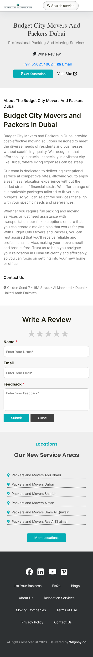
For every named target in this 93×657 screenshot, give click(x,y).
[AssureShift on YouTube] (52, 571)
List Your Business (27, 586)
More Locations (46, 538)
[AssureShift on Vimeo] (64, 571)
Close (42, 418)
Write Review (48, 54)
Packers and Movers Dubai (33, 484)
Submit (16, 418)
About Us (26, 598)
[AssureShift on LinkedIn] (40, 571)
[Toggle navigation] (85, 5)
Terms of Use (67, 610)
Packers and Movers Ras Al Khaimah (40, 521)
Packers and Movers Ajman (33, 503)
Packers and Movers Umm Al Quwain (40, 512)
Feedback (14, 384)
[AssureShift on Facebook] (29, 571)
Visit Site (65, 73)
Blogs (75, 586)
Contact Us (63, 622)
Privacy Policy (32, 622)
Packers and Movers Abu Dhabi (36, 475)
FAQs (56, 586)
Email (66, 64)
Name (11, 341)
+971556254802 (38, 64)
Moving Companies (31, 610)
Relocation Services (59, 598)
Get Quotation (34, 74)
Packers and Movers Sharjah (34, 493)
